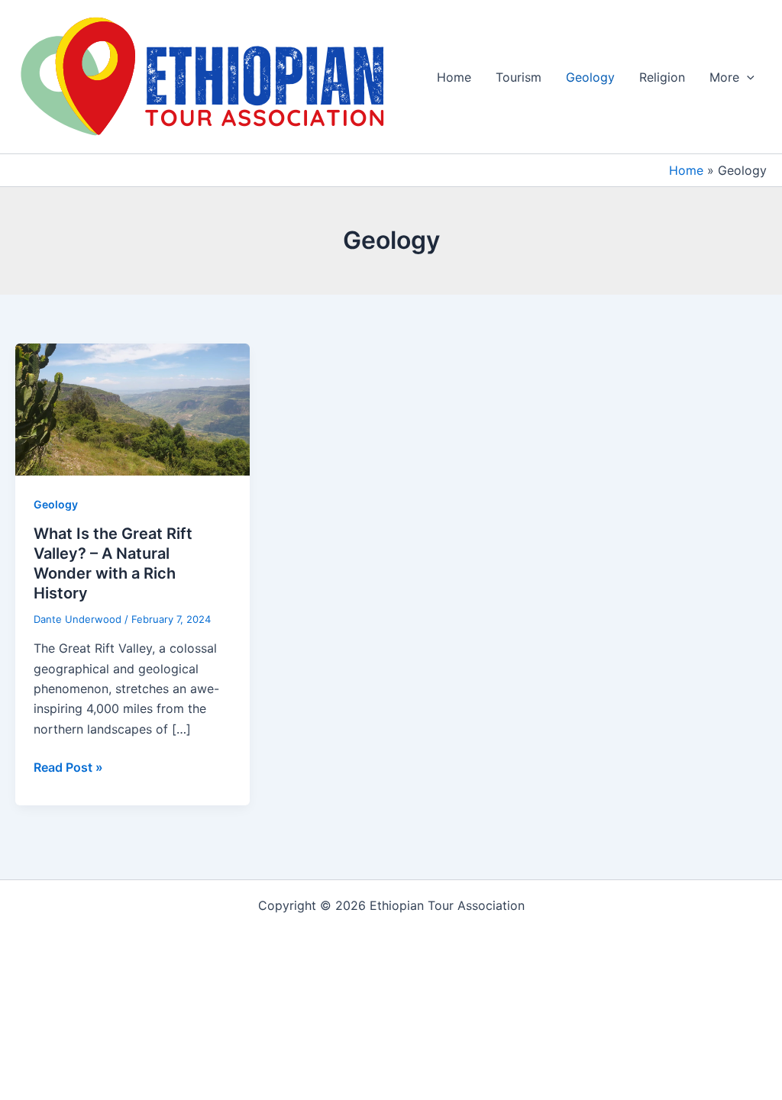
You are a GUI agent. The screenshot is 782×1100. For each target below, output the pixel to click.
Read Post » (68, 768)
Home (454, 77)
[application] (747, 77)
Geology (590, 77)
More (724, 77)
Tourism (518, 77)
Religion (662, 77)
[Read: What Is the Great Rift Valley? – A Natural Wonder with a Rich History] (132, 408)
